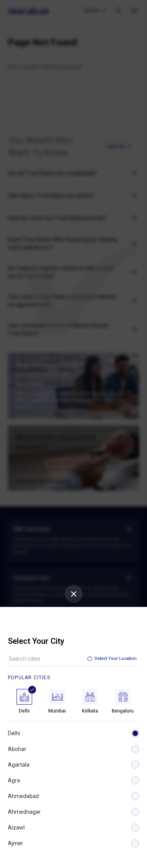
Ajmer (15, 843)
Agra (14, 780)
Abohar (17, 749)
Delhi (14, 733)
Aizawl (16, 827)
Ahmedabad (23, 796)
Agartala (18, 765)
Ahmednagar (24, 812)
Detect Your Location (115, 658)
